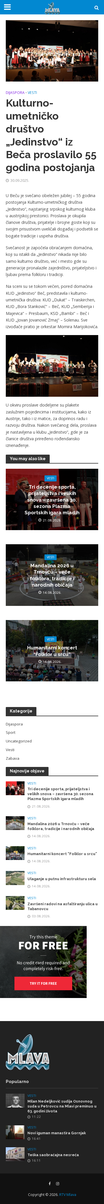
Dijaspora (15, 92)
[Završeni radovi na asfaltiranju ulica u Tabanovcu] (15, 902)
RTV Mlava (67, 1194)
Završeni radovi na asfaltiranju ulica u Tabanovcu (62, 906)
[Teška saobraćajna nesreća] (15, 1153)
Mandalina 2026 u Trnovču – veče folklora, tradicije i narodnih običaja (52, 575)
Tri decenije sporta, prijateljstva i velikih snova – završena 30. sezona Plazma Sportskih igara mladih (52, 500)
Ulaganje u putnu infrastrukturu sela (61, 879)
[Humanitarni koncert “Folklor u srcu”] (15, 852)
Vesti (32, 92)
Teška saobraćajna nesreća (53, 1155)
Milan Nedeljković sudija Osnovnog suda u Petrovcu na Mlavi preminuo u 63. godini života (61, 1106)
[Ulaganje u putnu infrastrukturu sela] (15, 877)
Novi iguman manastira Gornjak (56, 1133)
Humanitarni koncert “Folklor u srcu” (52, 651)
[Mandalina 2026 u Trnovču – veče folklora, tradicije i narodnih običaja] (15, 822)
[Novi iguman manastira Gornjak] (15, 1132)
